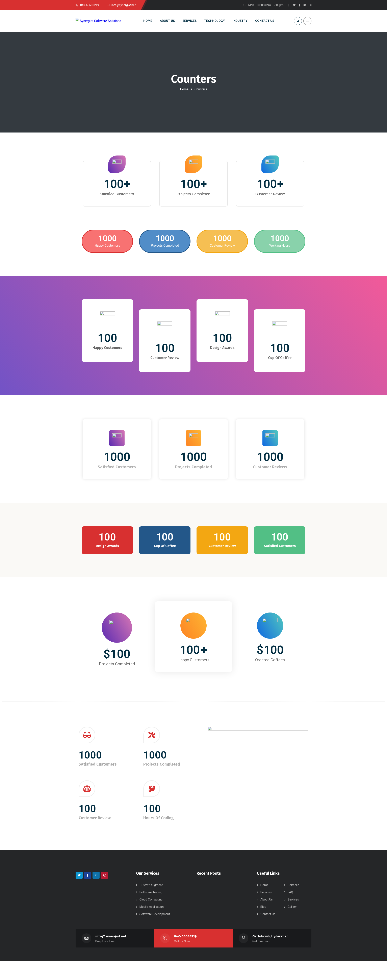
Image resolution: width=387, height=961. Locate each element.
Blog (263, 907)
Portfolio (293, 885)
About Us (266, 899)
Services (266, 892)
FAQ (290, 892)
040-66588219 (185, 936)
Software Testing (150, 892)
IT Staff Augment (151, 885)
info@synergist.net (110, 936)
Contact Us (267, 914)
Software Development (154, 914)
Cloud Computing (150, 899)
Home (184, 89)
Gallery (292, 907)
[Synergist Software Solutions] (98, 21)
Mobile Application (151, 907)
